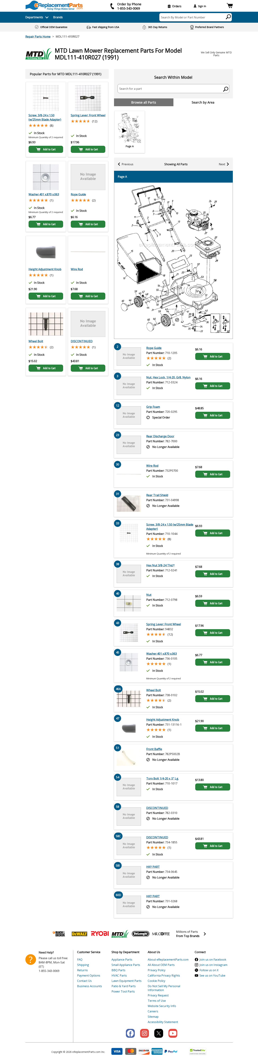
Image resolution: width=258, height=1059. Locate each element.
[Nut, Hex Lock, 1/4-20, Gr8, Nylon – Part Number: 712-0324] (129, 386)
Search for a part (130, 89)
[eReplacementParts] (54, 5)
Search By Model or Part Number (183, 17)
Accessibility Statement (163, 1022)
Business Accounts (89, 986)
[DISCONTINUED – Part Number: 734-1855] (88, 324)
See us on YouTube (212, 975)
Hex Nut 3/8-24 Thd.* (160, 565)
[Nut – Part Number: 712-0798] (129, 603)
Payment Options (88, 975)
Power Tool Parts (123, 991)
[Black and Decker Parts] (59, 933)
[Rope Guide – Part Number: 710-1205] (88, 177)
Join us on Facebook (212, 959)
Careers (153, 1011)
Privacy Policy (156, 970)
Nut (148, 595)
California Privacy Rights (164, 975)
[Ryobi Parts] (100, 933)
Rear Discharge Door (160, 436)
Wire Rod (77, 269)
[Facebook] (130, 1033)
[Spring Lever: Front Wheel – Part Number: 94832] (88, 98)
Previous (127, 164)
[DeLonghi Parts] (140, 933)
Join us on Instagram (213, 965)
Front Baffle (154, 749)
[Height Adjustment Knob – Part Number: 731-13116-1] (46, 252)
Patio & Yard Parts (124, 986)
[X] (158, 1033)
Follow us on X (208, 970)
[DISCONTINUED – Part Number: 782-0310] (129, 816)
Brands (58, 17)
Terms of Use (157, 1001)
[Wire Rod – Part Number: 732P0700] (88, 252)
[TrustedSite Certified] (198, 1051)
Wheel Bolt (36, 341)
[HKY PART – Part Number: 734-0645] (129, 875)
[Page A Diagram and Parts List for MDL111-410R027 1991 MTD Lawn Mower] (173, 260)
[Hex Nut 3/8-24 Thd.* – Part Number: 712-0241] (129, 573)
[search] (228, 16)
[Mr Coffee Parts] (161, 933)
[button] (230, 6)
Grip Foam (153, 407)
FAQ (79, 959)
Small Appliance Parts (126, 965)
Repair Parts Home (38, 36)
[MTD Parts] (120, 933)
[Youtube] (172, 1033)
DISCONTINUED (82, 341)
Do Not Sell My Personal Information (164, 988)
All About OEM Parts (161, 965)
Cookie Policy (156, 981)
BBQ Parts (118, 970)
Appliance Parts (122, 959)
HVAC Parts (119, 975)
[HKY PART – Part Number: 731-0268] (129, 904)
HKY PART (153, 867)
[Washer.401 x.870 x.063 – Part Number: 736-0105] (46, 177)
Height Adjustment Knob (45, 269)
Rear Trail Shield (157, 495)
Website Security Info (162, 1006)
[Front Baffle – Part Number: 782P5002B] (129, 757)
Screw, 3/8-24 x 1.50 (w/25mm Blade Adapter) (45, 117)
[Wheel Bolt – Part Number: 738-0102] (46, 324)
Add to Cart (49, 149)
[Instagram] (144, 1033)
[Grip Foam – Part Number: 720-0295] (129, 415)
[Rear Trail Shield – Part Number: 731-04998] (129, 503)
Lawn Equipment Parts (127, 981)
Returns (82, 970)
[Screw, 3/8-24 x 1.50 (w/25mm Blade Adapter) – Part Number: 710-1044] (46, 98)
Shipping (83, 965)
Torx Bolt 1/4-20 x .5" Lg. (162, 778)
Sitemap (153, 1017)
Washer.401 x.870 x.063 (44, 194)
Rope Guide (78, 194)
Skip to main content (129, 9)
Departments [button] (34, 17)
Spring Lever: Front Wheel (88, 115)
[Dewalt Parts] (79, 933)
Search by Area (203, 102)
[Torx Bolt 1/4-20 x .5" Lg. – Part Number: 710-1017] (129, 787)
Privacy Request (158, 995)
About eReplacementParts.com (168, 959)
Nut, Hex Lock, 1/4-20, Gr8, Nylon (168, 377)
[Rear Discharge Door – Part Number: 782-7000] (129, 444)
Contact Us (84, 981)
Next (222, 164)
